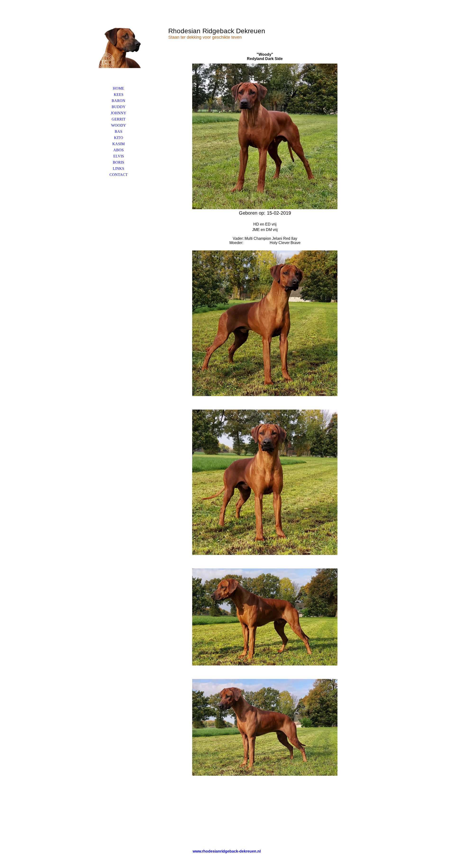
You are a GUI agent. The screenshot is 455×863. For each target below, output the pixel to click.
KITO (118, 138)
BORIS (118, 162)
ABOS (118, 150)
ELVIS (118, 156)
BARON (118, 101)
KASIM (118, 144)
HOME (118, 88)
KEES (118, 94)
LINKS (118, 168)
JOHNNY (118, 113)
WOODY (118, 125)
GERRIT (119, 119)
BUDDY (119, 107)
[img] (118, 48)
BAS (118, 131)
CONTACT (118, 175)
